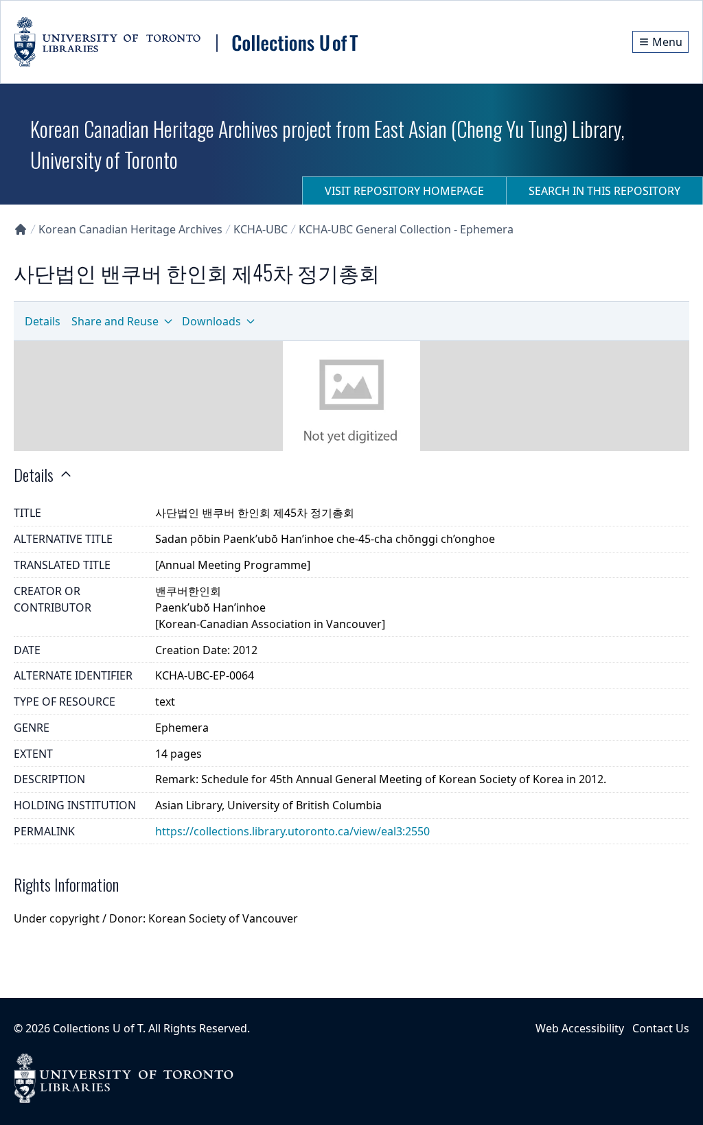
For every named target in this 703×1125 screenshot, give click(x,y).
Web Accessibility (579, 1028)
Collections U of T (98, 1028)
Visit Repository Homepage (404, 190)
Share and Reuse (115, 321)
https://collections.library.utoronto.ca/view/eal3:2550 (292, 831)
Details (42, 321)
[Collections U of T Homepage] (20, 229)
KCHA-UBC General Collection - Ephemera (406, 229)
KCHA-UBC (260, 229)
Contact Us (660, 1028)
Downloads (211, 321)
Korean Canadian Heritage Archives (130, 229)
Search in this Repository (604, 190)
